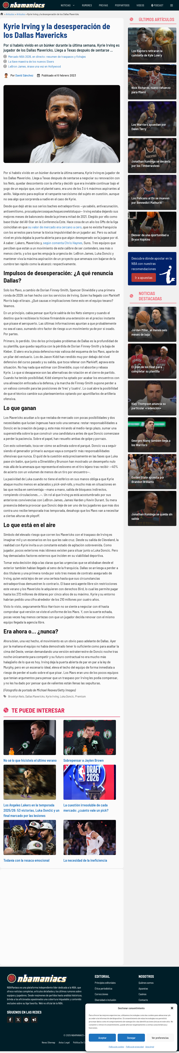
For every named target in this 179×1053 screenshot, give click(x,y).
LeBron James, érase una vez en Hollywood (34, 66)
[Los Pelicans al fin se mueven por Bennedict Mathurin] (152, 192)
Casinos (142, 994)
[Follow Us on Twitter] (18, 1020)
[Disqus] (61, 916)
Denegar (131, 1037)
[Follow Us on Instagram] (26, 1020)
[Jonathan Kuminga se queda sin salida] (152, 508)
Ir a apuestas (143, 277)
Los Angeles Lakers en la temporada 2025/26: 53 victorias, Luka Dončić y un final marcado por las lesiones (31, 810)
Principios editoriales (105, 982)
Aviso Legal (64, 1042)
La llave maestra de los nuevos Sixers (31, 61)
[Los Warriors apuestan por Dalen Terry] (152, 118)
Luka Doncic (67, 696)
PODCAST (158, 5)
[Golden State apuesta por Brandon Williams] (152, 471)
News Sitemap (48, 1042)
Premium (80, 696)
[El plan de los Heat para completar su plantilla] (152, 361)
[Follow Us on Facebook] (10, 1020)
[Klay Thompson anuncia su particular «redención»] (152, 397)
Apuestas (143, 988)
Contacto (143, 999)
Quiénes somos (146, 982)
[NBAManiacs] (24, 5)
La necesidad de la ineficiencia (85, 860)
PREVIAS (103, 5)
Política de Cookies (82, 1042)
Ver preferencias (160, 1037)
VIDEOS (140, 5)
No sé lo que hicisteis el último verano (30, 760)
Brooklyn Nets (16, 696)
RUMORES (87, 5)
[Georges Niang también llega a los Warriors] (152, 434)
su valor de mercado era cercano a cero (55, 227)
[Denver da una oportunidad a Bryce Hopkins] (152, 229)
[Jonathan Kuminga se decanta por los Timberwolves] (152, 155)
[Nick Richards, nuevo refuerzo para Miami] (152, 81)
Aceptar (102, 1037)
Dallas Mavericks (35, 696)
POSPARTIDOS (122, 5)
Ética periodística (103, 988)
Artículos (10, 14)
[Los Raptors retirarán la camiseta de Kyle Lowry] (152, 45)
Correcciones (101, 994)
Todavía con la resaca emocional (26, 860)
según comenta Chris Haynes (62, 243)
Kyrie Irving (52, 696)
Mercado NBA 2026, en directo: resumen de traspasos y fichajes (47, 56)
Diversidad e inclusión (105, 999)
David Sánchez (24, 75)
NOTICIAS (66, 5)
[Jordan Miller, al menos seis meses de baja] (152, 324)
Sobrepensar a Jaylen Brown (83, 760)
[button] (172, 1008)
